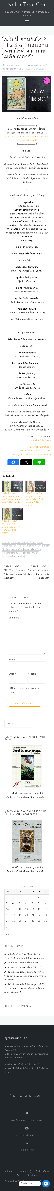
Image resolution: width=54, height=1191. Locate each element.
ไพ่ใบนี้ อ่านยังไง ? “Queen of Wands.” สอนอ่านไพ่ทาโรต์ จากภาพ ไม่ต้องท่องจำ (12, 527)
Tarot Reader (9, 545)
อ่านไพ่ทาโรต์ (9, 556)
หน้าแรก (9, 1171)
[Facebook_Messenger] (46, 1183)
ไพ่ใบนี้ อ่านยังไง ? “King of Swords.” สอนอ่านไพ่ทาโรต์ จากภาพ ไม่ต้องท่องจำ (34, 499)
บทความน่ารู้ (24, 1171)
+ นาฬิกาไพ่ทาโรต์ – (41, 440)
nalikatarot (36, 65)
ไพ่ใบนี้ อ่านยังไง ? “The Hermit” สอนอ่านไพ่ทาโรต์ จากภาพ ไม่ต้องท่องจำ (11, 497)
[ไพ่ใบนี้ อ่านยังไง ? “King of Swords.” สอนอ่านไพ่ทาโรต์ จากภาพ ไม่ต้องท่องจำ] (35, 486)
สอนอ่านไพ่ (17, 549)
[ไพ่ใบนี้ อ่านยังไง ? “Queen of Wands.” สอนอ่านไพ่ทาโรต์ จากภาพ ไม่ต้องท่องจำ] (12, 514)
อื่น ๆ (19, 1175)
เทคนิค (20, 556)
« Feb (7, 934)
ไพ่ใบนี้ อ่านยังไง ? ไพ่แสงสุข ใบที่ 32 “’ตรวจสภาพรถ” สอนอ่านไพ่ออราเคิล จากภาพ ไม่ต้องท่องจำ (24, 988)
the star (21, 545)
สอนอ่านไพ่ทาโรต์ (32, 549)
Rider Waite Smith (20, 542)
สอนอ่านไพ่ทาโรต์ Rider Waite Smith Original (24, 69)
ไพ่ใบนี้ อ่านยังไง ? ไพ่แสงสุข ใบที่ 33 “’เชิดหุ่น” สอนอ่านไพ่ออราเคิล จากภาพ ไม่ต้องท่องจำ (25, 976)
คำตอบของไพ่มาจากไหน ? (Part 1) (25, 967)
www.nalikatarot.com (40, 446)
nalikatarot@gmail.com (27, 1135)
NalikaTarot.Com (27, 4)
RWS (33, 542)
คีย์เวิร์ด (45, 545)
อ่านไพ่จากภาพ (31, 553)
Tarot (40, 542)
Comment (15, 617)
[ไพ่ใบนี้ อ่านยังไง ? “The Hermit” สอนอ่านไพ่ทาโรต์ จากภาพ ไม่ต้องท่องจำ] (12, 486)
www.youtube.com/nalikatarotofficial (32, 454)
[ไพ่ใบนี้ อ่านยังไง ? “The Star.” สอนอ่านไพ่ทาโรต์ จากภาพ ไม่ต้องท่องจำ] (26, 93)
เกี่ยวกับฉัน (32, 1175)
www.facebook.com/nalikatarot (35, 450)
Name (13, 659)
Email (12, 673)
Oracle (6, 542)
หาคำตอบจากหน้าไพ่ (12, 553)
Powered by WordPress (17, 1181)
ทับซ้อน (6, 549)
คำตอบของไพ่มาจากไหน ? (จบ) (23, 962)
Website (32, 673)
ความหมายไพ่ (33, 545)
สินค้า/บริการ (42, 1171)
